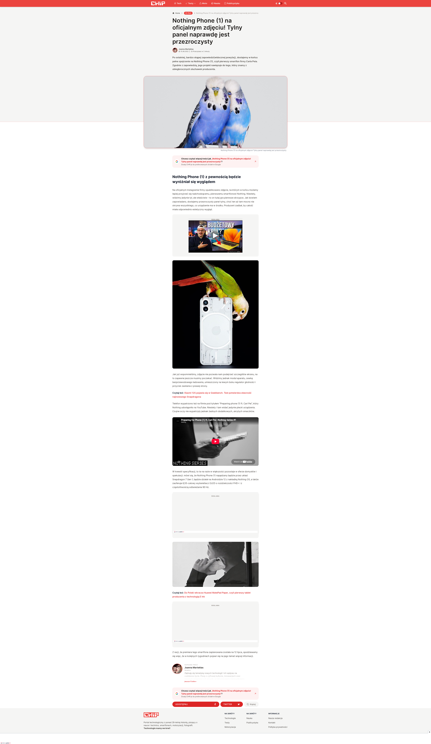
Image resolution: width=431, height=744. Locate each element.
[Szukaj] (285, 3)
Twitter (227, 704)
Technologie (230, 718)
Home (177, 13)
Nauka (217, 3)
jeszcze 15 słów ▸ (190, 681)
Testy (190, 3)
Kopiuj (253, 704)
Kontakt (271, 722)
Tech (179, 3)
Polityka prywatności (277, 727)
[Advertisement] (215, 514)
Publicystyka (233, 3)
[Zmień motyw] (279, 3)
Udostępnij (181, 704)
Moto (204, 3)
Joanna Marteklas (186, 49)
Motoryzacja (230, 727)
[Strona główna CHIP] (158, 3)
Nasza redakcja (275, 718)
